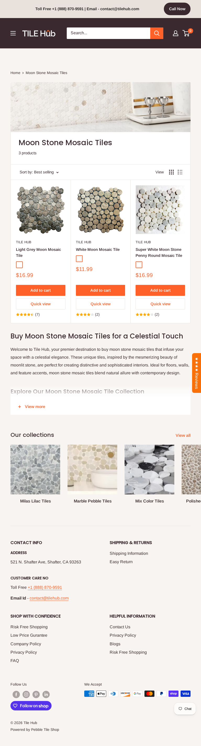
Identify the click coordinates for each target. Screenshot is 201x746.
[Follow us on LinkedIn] (46, 694)
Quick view (41, 304)
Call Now (177, 9)
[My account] (175, 33)
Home (15, 73)
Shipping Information (129, 553)
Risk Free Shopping (29, 627)
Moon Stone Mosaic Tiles (46, 73)
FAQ (14, 660)
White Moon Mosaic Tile (98, 249)
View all (184, 435)
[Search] (156, 33)
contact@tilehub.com (49, 598)
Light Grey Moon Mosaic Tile (38, 252)
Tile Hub (23, 242)
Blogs (115, 644)
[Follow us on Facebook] (16, 694)
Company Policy (25, 644)
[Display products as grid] (171, 172)
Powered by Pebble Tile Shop (34, 729)
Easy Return (121, 562)
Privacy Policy (23, 652)
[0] (186, 33)
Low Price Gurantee (28, 635)
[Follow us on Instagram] (26, 694)
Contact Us (120, 627)
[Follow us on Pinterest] (36, 694)
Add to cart (40, 290)
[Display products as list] (180, 172)
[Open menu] (13, 33)
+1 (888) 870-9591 (45, 587)
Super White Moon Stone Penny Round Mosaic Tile (159, 252)
